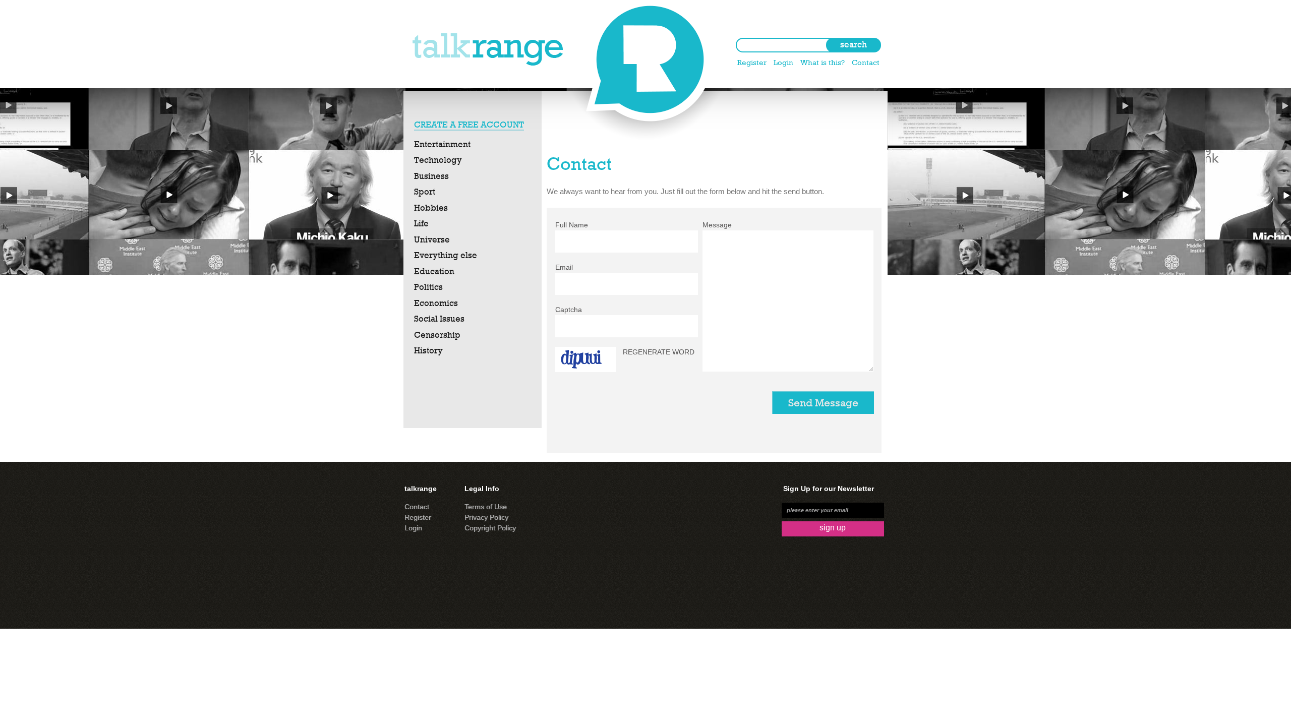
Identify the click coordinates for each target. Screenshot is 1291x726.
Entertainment (442, 144)
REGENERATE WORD (658, 352)
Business (431, 176)
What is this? (822, 62)
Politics (428, 287)
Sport (424, 192)
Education (434, 271)
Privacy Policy (486, 517)
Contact (865, 62)
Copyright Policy (490, 528)
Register (752, 62)
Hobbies (431, 208)
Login (783, 62)
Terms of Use (485, 507)
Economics (436, 303)
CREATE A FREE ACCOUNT (469, 124)
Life (421, 223)
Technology (438, 160)
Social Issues (439, 319)
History (428, 350)
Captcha (568, 310)
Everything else (445, 255)
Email (564, 267)
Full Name (571, 225)
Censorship (437, 335)
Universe (432, 239)
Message (717, 225)
